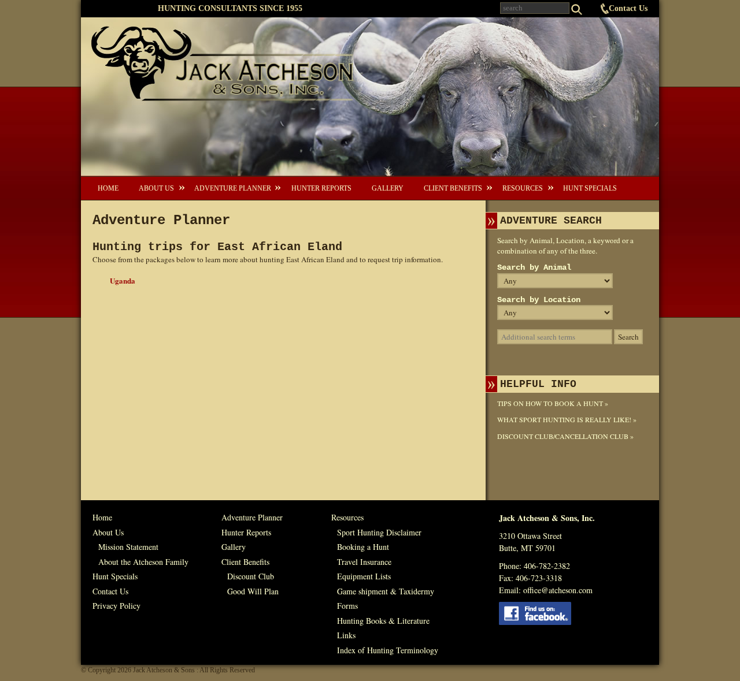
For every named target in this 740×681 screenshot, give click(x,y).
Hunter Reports (321, 188)
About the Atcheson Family (143, 561)
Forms (347, 605)
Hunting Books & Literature (383, 620)
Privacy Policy (116, 605)
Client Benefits (453, 188)
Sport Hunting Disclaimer (379, 532)
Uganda (122, 280)
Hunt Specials (590, 188)
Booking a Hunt (363, 546)
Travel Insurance (364, 561)
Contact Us (628, 8)
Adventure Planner (232, 188)
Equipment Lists (364, 576)
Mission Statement (128, 546)
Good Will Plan (253, 591)
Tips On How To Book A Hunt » (552, 403)
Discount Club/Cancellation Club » (565, 436)
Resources (522, 188)
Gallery (388, 188)
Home (108, 188)
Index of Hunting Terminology (387, 650)
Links (346, 635)
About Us (156, 188)
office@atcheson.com (558, 590)
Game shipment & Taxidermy (385, 591)
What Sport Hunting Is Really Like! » (567, 419)
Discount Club (250, 576)
